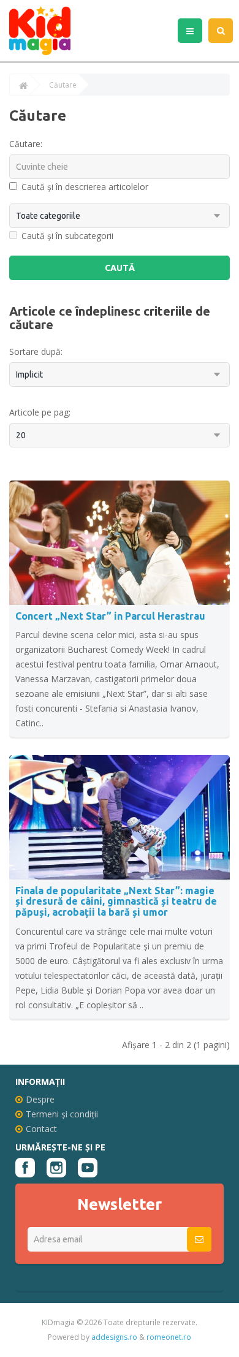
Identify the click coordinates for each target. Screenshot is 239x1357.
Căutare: (25, 144)
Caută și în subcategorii (67, 235)
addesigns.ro (114, 1337)
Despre (40, 1099)
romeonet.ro (168, 1337)
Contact (41, 1129)
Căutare (63, 85)
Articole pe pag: (39, 412)
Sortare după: (36, 351)
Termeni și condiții (62, 1114)
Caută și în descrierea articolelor (84, 186)
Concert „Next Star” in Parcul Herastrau (110, 615)
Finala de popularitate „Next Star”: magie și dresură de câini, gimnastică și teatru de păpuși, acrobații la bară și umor (116, 901)
